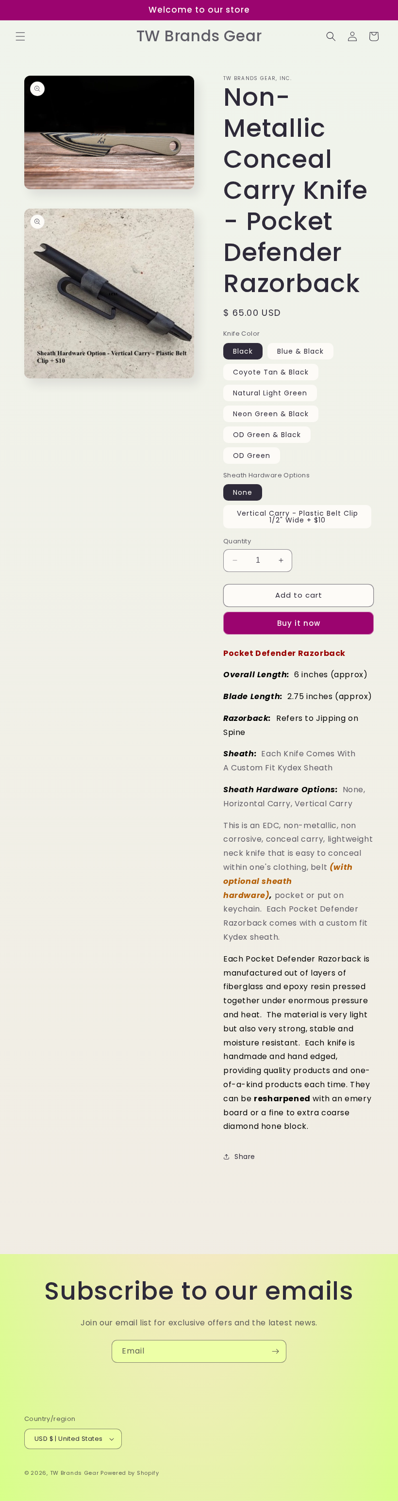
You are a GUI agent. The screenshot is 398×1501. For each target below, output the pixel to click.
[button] (20, 36)
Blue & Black (300, 351)
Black (243, 351)
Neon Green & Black (271, 414)
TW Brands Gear (74, 1473)
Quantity (237, 541)
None (242, 492)
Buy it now (298, 623)
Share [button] (244, 1156)
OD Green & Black (267, 435)
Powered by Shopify (129, 1473)
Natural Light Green (270, 393)
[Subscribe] (275, 1351)
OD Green (251, 455)
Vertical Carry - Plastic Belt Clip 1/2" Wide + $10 (297, 516)
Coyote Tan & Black (271, 372)
